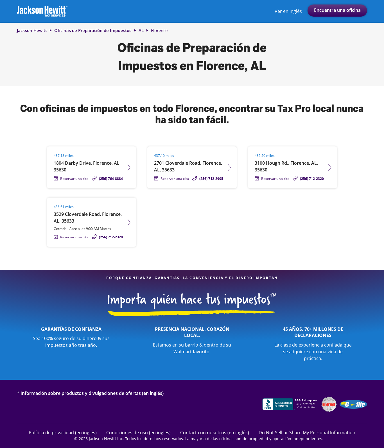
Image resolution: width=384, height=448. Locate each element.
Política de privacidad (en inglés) (63, 432)
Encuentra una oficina (337, 10)
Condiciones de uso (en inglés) (138, 432)
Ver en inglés (288, 11)
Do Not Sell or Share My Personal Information (307, 432)
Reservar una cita (74, 178)
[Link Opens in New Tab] (290, 405)
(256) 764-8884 (111, 178)
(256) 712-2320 (312, 178)
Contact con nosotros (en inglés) (214, 432)
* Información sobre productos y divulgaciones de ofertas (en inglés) (90, 393)
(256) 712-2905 (211, 178)
